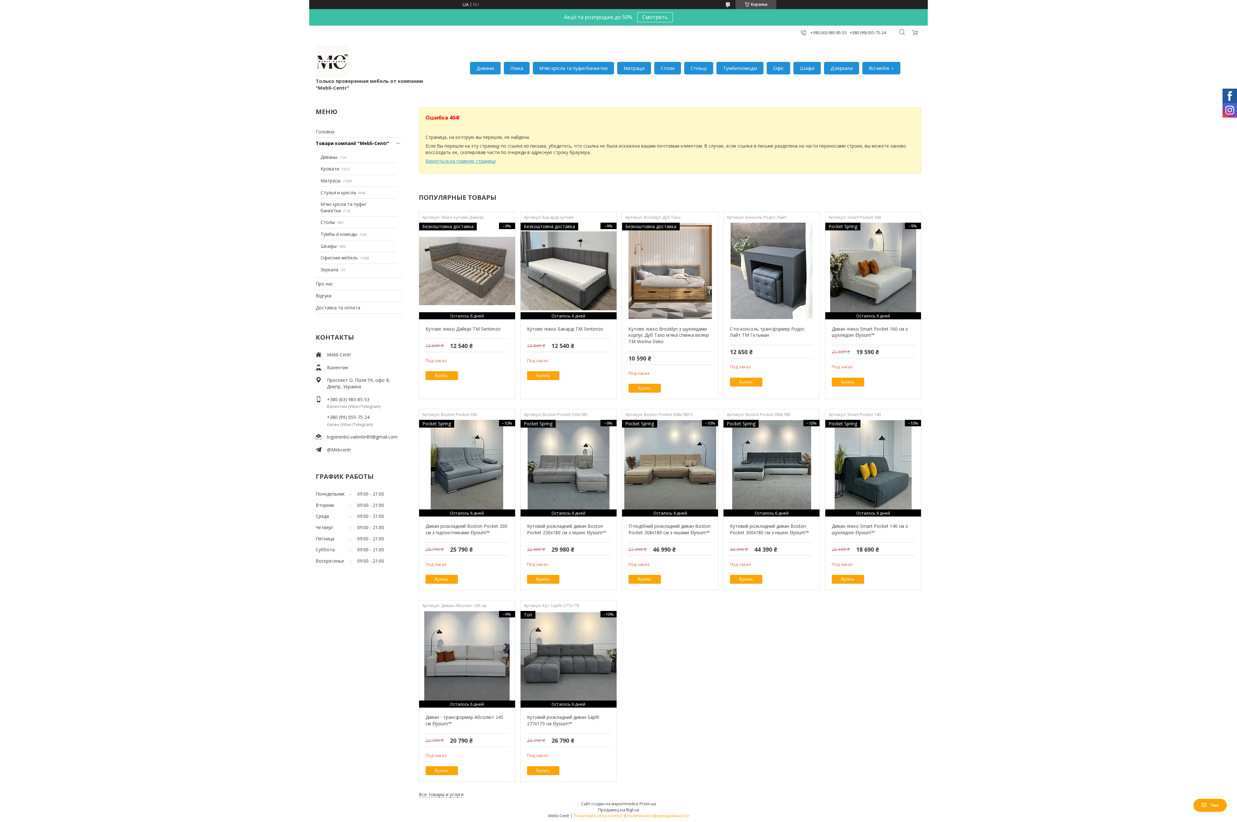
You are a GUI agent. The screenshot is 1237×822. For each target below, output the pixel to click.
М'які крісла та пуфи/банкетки (573, 68)
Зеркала (329, 269)
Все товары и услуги (441, 794)
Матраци (634, 68)
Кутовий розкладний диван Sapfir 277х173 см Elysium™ (563, 720)
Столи (668, 68)
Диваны (329, 157)
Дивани (485, 68)
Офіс (778, 68)
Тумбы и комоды (339, 234)
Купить (441, 375)
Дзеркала (841, 68)
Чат (1215, 805)
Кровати (330, 169)
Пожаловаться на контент (598, 815)
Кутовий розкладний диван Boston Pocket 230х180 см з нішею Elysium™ (566, 529)
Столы (328, 222)
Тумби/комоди (740, 68)
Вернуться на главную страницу (461, 161)
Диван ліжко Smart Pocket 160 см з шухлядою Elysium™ (870, 332)
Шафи (807, 68)
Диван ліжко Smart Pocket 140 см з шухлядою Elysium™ (870, 529)
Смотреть (655, 17)
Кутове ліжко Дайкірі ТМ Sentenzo (463, 329)
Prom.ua (647, 804)
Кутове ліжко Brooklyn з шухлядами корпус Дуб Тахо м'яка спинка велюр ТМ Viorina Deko (668, 335)
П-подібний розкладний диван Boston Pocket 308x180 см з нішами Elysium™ (669, 529)
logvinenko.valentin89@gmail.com (362, 437)
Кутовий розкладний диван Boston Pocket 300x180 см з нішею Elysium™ (769, 529)
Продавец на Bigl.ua (618, 810)
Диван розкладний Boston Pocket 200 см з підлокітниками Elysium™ (466, 529)
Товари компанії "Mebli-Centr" (352, 143)
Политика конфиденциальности (658, 815)
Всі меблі (879, 68)
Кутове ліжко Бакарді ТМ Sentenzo (565, 329)
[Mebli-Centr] (332, 61)
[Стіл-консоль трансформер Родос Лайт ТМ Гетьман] (771, 271)
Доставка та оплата (338, 308)
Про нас (324, 284)
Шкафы (329, 246)
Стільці (699, 68)
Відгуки (323, 296)
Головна (325, 132)
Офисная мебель (339, 258)
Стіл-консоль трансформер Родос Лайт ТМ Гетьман (767, 332)
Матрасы (330, 181)
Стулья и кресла (338, 192)
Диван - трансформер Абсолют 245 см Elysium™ (464, 720)
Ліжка (516, 68)
